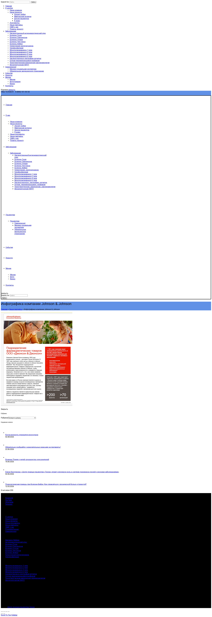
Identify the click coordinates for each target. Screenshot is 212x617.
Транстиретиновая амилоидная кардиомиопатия (29, 63)
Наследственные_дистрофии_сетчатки (30, 182)
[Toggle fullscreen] (6, 611)
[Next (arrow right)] (4, 613)
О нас (8, 115)
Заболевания (10, 31)
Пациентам (10, 215)
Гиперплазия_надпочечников (26, 170)
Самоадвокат (10, 67)
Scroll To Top (6, 615)
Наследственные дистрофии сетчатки (25, 58)
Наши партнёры (16, 25)
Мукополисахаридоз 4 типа (21, 54)
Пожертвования (12, 529)
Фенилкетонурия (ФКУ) (19, 65)
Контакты (9, 86)
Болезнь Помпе (16, 40)
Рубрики (4, 418)
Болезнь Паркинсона (18, 37)
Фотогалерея (15, 82)
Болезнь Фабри (16, 44)
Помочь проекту (16, 29)
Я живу (17, 21)
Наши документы (17, 134)
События (8, 73)
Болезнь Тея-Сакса (17, 42)
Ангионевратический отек (16, 542)
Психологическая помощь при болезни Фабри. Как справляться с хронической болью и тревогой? (46, 484)
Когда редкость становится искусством (21, 435)
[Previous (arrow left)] (2, 613)
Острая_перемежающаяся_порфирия (29, 185)
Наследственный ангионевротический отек (28, 33)
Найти (33, 2)
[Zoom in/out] (8, 611)
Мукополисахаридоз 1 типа (21, 50)
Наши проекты (16, 12)
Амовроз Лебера (12, 540)
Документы (15, 23)
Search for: (5, 2)
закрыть (11, 90)
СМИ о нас (14, 27)
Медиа (8, 77)
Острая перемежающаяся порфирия (25, 61)
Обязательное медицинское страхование (27, 71)
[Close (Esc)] (2, 611)
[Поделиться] (4, 611)
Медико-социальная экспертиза (23, 69)
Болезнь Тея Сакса (13, 551)
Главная (8, 6)
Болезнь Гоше (16, 35)
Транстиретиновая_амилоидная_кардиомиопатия (34, 187)
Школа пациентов (21, 19)
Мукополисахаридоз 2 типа (21, 52)
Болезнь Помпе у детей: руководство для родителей (27, 459)
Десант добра (20, 14)
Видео (12, 84)
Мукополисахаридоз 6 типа (21, 56)
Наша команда (16, 10)
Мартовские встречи (22, 16)
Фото (12, 277)
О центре (9, 8)
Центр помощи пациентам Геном (20, 607)
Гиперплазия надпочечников (21, 46)
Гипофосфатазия (16, 48)
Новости (8, 75)
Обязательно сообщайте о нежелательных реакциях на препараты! (33, 447)
